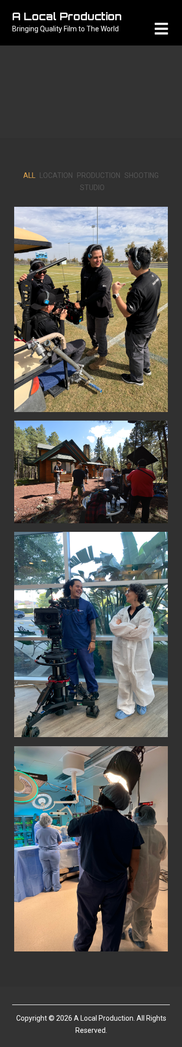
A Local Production (67, 16)
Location (56, 175)
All (29, 175)
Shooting (141, 175)
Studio (92, 187)
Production (98, 175)
